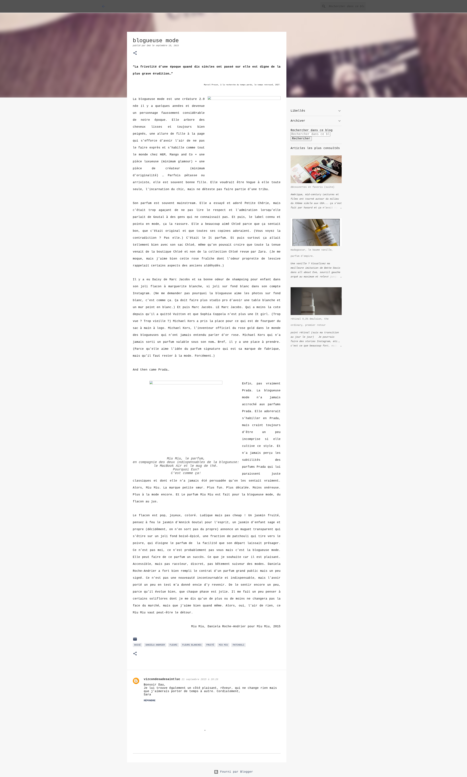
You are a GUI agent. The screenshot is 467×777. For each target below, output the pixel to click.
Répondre (149, 700)
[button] (135, 53)
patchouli (238, 645)
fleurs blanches (191, 645)
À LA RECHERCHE (133, 6)
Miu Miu (223, 645)
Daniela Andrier (155, 645)
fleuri (173, 645)
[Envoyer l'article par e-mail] (135, 640)
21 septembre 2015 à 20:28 (200, 679)
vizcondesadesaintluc (162, 679)
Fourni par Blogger (235, 772)
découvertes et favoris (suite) (312, 187)
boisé (137, 645)
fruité (210, 645)
